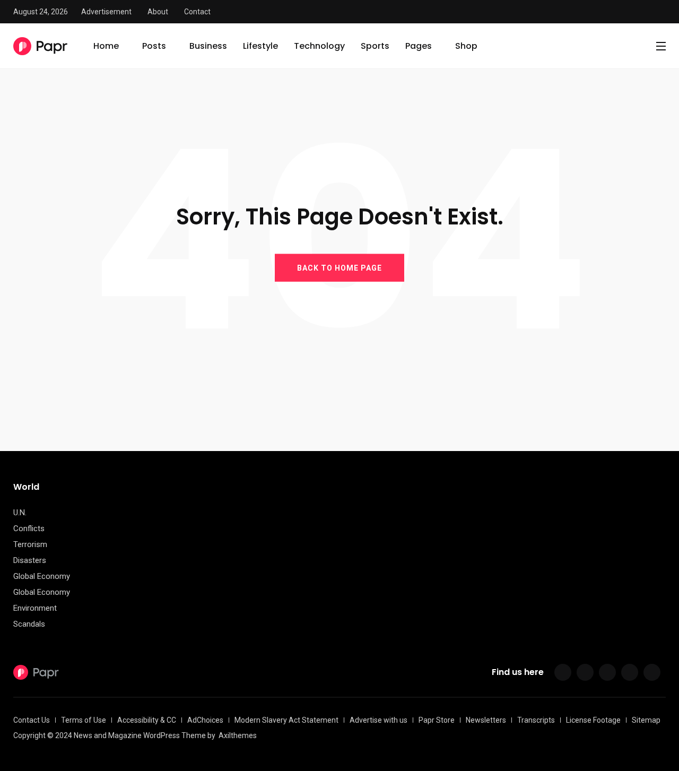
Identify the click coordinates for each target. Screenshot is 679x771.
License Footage (593, 720)
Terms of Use (83, 720)
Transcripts (536, 720)
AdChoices (205, 720)
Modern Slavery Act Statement (286, 720)
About (157, 11)
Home (106, 46)
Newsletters (486, 720)
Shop (466, 46)
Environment (35, 608)
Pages (418, 46)
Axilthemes (238, 735)
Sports (375, 46)
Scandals (29, 624)
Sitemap (646, 720)
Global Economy (41, 576)
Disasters (29, 560)
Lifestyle (260, 46)
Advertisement (106, 11)
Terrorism (30, 544)
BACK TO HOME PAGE (339, 267)
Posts (154, 46)
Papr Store (437, 720)
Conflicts (29, 528)
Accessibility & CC (146, 720)
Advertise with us (378, 720)
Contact (197, 11)
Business (208, 46)
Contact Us (31, 720)
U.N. (20, 512)
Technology (319, 46)
